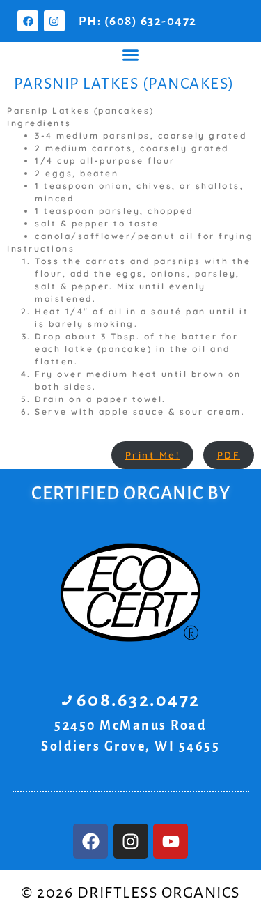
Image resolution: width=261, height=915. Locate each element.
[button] (131, 55)
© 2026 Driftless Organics (130, 892)
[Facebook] (27, 20)
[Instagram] (54, 20)
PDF (229, 455)
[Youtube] (170, 841)
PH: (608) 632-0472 (138, 21)
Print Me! (152, 455)
